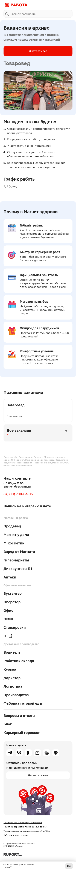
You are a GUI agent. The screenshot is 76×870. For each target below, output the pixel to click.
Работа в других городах (16, 835)
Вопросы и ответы (19, 716)
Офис (8, 610)
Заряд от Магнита (19, 552)
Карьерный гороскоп (22, 733)
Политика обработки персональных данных (25, 827)
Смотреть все (38, 51)
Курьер (10, 669)
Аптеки (10, 577)
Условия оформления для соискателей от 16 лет (28, 831)
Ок (69, 866)
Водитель (12, 652)
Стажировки (15, 627)
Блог (8, 724)
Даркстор (12, 678)
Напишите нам (38, 775)
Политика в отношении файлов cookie (23, 822)
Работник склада (19, 661)
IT (5, 636)
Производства (16, 695)
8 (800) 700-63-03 (18, 494)
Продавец (12, 526)
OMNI (8, 619)
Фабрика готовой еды (23, 703)
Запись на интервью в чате (27, 506)
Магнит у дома (16, 535)
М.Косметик (14, 543)
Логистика (13, 686)
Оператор (12, 602)
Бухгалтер (13, 593)
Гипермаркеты (16, 560)
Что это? (7, 867)
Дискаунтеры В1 (18, 569)
